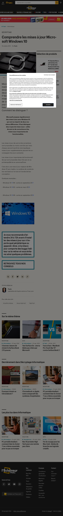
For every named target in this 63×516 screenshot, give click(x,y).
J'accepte (48, 104)
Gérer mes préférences (15, 104)
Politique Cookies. (17, 91)
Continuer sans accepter (49, 74)
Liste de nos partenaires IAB (15, 100)
